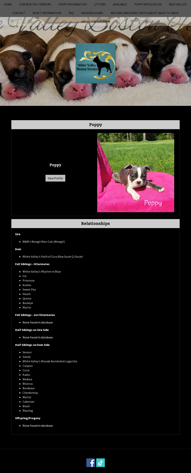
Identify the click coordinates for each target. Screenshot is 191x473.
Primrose (29, 280)
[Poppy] (135, 172)
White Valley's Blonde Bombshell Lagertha (50, 361)
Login (145, 470)
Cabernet (29, 401)
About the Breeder (95, 21)
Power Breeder (116, 470)
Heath (27, 294)
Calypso (28, 366)
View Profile (55, 178)
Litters (99, 4)
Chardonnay (30, 392)
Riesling (28, 410)
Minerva (28, 384)
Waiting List (178, 4)
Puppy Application (148, 4)
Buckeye (28, 303)
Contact (18, 13)
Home (8, 4)
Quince (27, 298)
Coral (26, 370)
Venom (27, 352)
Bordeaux (29, 388)
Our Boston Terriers (35, 4)
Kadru (26, 375)
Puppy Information (72, 4)
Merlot (27, 397)
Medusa (27, 379)
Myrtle (27, 307)
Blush (26, 406)
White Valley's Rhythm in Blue (42, 271)
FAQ (71, 13)
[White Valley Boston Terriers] (95, 63)
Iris (25, 276)
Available (120, 4)
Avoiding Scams (92, 13)
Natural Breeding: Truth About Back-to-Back (145, 13)
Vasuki (27, 357)
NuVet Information (47, 13)
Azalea (27, 285)
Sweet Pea (29, 289)
